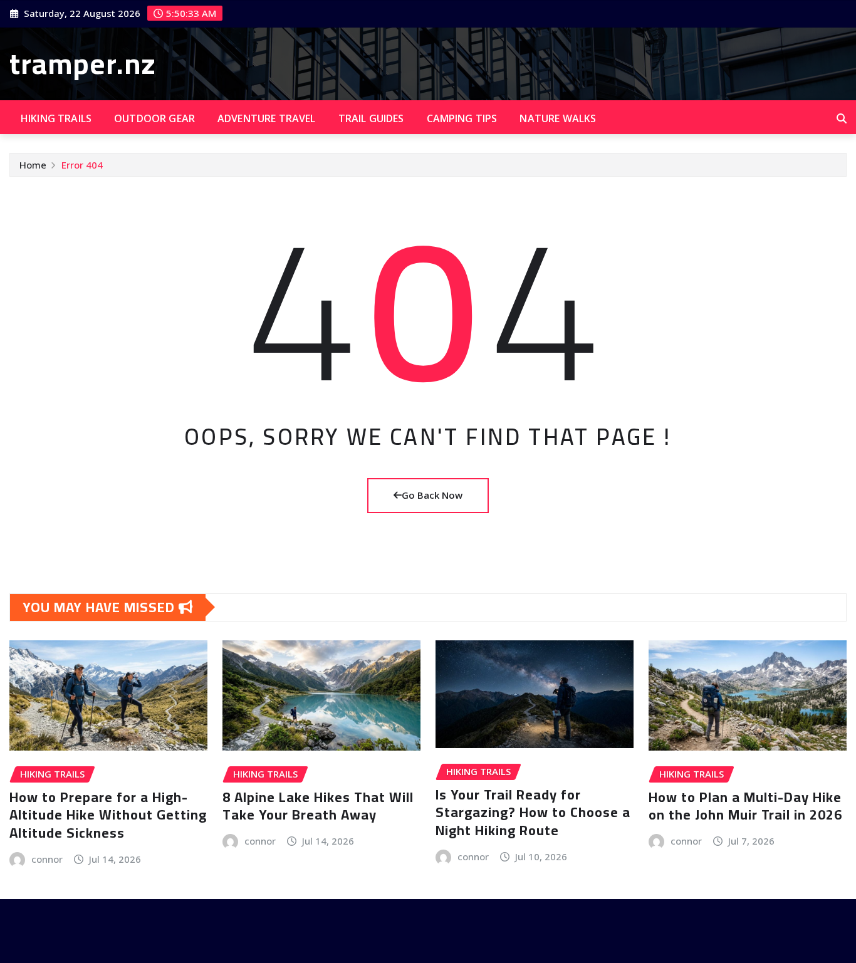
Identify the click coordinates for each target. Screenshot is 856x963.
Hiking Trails (56, 118)
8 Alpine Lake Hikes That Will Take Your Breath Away (318, 806)
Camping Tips (462, 118)
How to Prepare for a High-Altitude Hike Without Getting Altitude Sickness (108, 815)
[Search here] (842, 118)
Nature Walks (557, 118)
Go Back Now (432, 495)
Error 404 (82, 165)
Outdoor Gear (154, 118)
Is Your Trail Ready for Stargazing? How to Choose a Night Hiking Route (533, 812)
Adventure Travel (266, 118)
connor (47, 859)
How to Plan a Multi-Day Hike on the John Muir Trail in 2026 (745, 806)
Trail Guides (371, 118)
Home (32, 165)
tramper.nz (82, 63)
